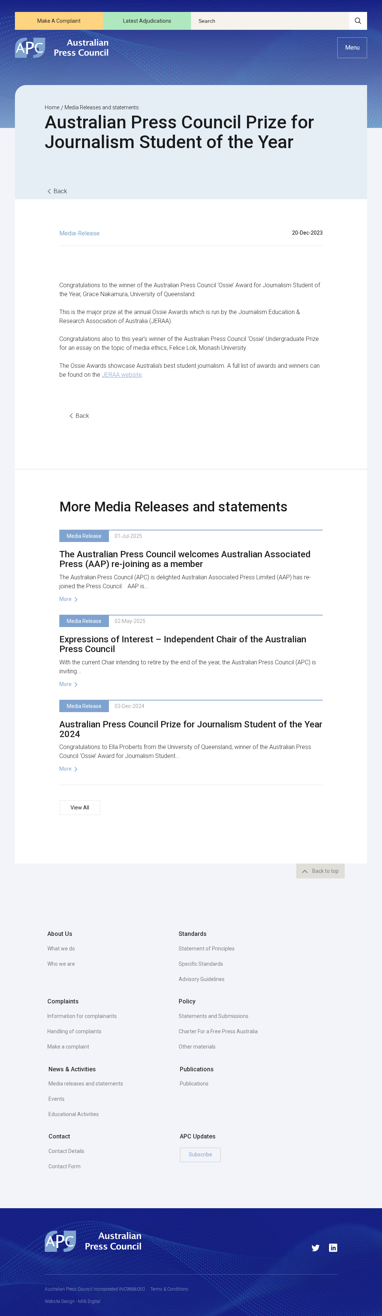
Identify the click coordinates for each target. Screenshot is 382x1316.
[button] (352, 47)
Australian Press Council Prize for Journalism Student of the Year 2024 (190, 729)
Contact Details (66, 1151)
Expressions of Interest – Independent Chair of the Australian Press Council (182, 644)
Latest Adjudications (147, 21)
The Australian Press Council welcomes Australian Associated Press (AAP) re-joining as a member (185, 559)
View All (80, 808)
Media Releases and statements (102, 107)
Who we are (61, 964)
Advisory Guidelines (202, 979)
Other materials (197, 1047)
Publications (194, 1084)
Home (52, 107)
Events (56, 1099)
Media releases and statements (85, 1084)
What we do (61, 949)
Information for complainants (82, 1016)
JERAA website (122, 374)
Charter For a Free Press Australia (218, 1031)
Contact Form (64, 1166)
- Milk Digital (87, 1301)
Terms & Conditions (169, 1289)
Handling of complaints (74, 1031)
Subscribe (200, 1154)
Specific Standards (201, 964)
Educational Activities (73, 1114)
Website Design (60, 1301)
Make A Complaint (59, 21)
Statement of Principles (207, 949)
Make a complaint (68, 1047)
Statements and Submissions (213, 1016)
